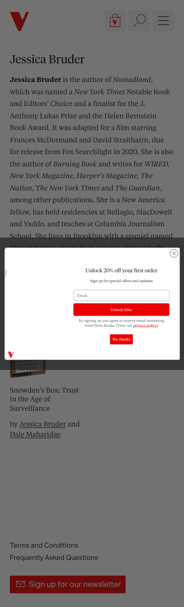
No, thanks (121, 339)
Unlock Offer (121, 309)
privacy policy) (145, 325)
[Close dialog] (174, 253)
